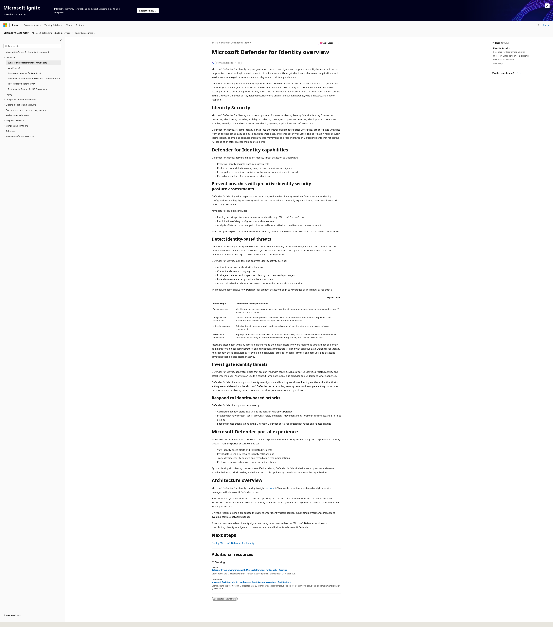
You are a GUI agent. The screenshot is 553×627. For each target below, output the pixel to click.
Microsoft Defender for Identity (236, 42)
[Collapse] (61, 40)
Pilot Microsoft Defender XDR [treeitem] (22, 83)
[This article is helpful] (517, 73)
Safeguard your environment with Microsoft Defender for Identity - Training (249, 570)
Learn (215, 42)
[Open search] (539, 25)
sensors (269, 488)
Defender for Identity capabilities (509, 52)
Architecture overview (503, 59)
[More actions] (338, 43)
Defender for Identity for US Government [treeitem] (28, 89)
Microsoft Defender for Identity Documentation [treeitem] (28, 52)
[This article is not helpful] (520, 73)
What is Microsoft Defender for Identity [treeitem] (27, 62)
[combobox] (32, 46)
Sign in (546, 25)
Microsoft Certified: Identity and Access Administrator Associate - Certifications (251, 582)
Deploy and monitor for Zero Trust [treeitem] (24, 73)
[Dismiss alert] (547, 5)
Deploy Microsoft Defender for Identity (233, 543)
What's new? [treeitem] (14, 68)
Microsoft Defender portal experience (511, 55)
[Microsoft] (5, 25)
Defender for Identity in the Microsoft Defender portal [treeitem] (34, 78)
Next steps (498, 63)
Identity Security (501, 48)
